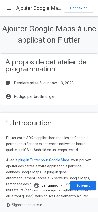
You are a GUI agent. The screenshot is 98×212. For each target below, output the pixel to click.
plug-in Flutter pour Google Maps (44, 160)
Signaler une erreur (23, 205)
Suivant (83, 185)
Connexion (79, 8)
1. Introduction (29, 123)
